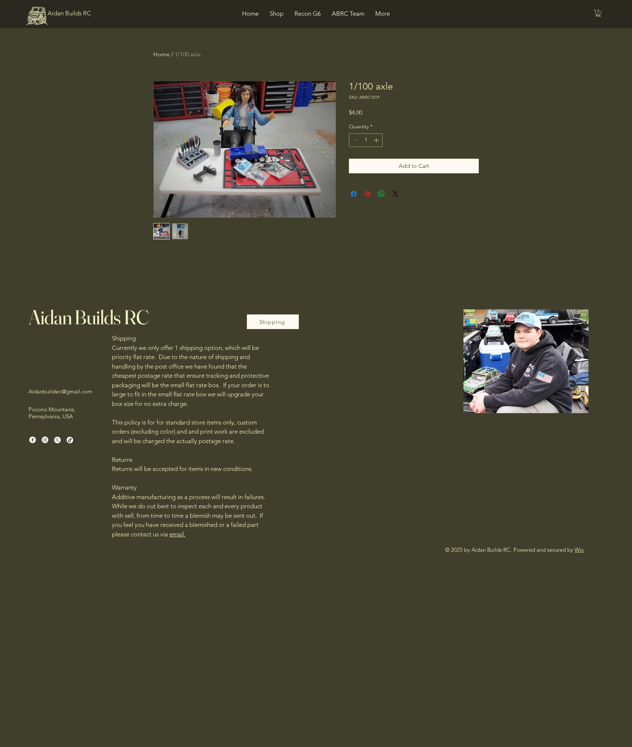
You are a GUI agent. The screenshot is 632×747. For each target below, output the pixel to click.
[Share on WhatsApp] (381, 193)
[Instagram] (45, 440)
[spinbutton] (365, 140)
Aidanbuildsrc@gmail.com (60, 391)
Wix (579, 549)
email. (177, 534)
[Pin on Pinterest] (367, 193)
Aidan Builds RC (88, 317)
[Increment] (376, 140)
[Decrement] (354, 140)
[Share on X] (395, 193)
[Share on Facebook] (353, 193)
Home (161, 54)
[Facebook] (33, 440)
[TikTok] (70, 440)
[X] (57, 440)
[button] (598, 13)
